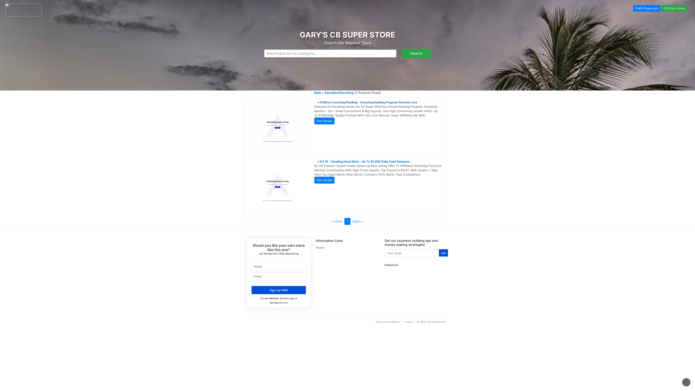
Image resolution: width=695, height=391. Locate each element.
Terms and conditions (387, 321)
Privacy (409, 321)
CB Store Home (674, 8)
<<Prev (337, 221)
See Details (324, 121)
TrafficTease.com (647, 8)
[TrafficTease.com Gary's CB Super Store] (23, 9)
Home (320, 247)
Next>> (358, 221)
